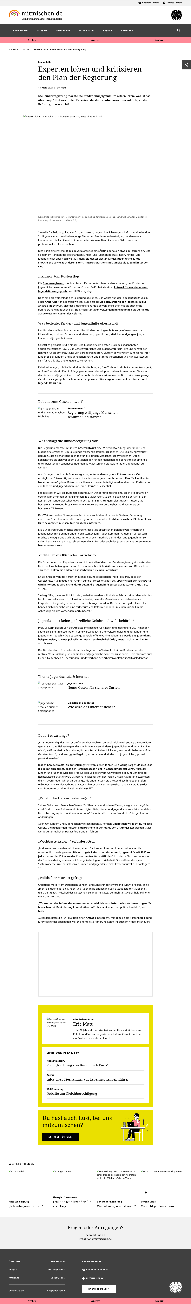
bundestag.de (16, 1290)
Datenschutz (56, 1269)
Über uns (14, 1261)
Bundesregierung (53, 283)
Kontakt (14, 1277)
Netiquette (57, 1277)
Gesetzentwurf (87, 448)
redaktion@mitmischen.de (95, 1239)
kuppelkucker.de (56, 1290)
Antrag (90, 917)
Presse (13, 1269)
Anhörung (51, 301)
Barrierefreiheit (93, 1261)
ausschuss (138, 297)
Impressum (58, 1261)
